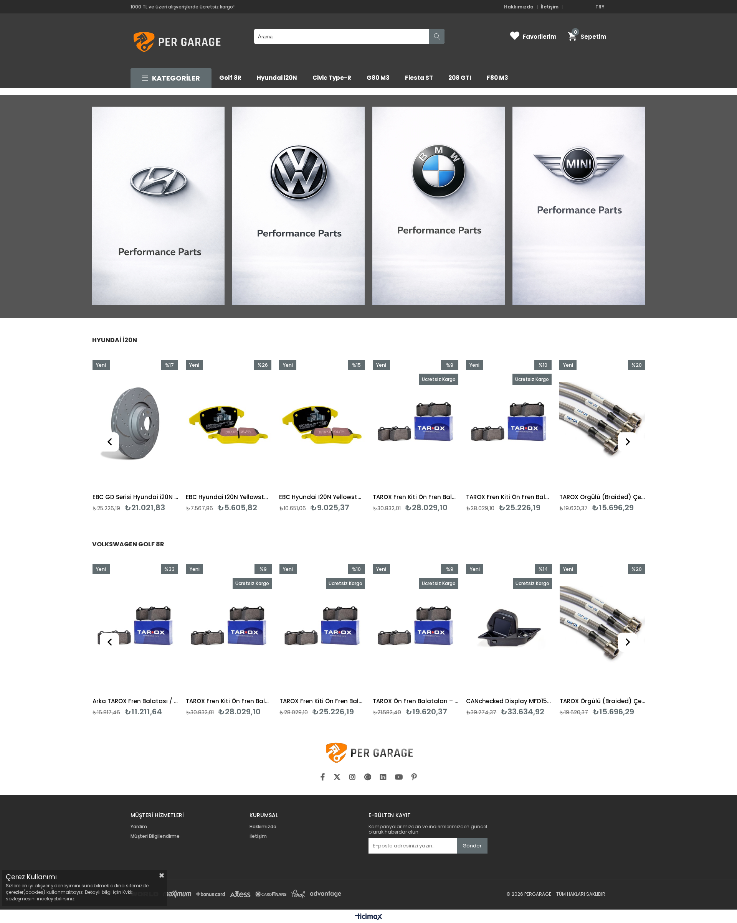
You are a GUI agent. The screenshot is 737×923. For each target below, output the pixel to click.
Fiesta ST (419, 78)
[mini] (578, 207)
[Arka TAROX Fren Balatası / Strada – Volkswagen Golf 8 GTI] (135, 628)
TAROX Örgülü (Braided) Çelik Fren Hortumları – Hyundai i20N (602, 497)
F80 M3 (497, 78)
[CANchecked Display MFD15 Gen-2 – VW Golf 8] (509, 628)
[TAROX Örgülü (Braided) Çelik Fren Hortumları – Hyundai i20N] (602, 424)
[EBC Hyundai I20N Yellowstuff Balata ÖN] (322, 424)
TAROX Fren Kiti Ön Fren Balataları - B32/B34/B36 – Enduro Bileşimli (415, 497)
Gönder (472, 845)
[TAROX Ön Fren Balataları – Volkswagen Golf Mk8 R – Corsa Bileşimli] (415, 628)
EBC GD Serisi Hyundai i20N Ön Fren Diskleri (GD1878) (135, 497)
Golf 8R (230, 78)
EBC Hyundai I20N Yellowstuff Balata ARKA (228, 497)
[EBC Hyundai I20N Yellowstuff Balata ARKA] (228, 424)
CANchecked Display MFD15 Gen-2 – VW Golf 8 (509, 701)
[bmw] (438, 207)
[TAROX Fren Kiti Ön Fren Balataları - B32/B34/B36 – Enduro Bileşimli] (415, 424)
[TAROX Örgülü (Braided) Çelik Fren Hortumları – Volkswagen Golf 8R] (602, 628)
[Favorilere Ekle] (135, 436)
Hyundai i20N (277, 78)
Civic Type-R (331, 78)
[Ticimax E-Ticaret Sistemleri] (368, 917)
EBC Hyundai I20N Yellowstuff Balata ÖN (322, 497)
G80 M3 (378, 78)
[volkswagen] (298, 207)
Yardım (139, 826)
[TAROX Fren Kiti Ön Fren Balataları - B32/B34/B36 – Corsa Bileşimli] (509, 424)
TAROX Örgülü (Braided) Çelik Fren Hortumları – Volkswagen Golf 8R (602, 701)
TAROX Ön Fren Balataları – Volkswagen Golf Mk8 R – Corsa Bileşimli (415, 701)
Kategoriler (176, 78)
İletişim (550, 7)
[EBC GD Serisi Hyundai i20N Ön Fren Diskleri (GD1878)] (135, 424)
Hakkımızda (519, 7)
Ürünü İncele (154, 436)
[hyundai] (158, 207)
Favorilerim (540, 37)
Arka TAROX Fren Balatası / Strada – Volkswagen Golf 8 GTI (135, 701)
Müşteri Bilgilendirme (155, 836)
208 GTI (459, 78)
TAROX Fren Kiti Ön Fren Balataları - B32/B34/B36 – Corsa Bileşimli (509, 497)
